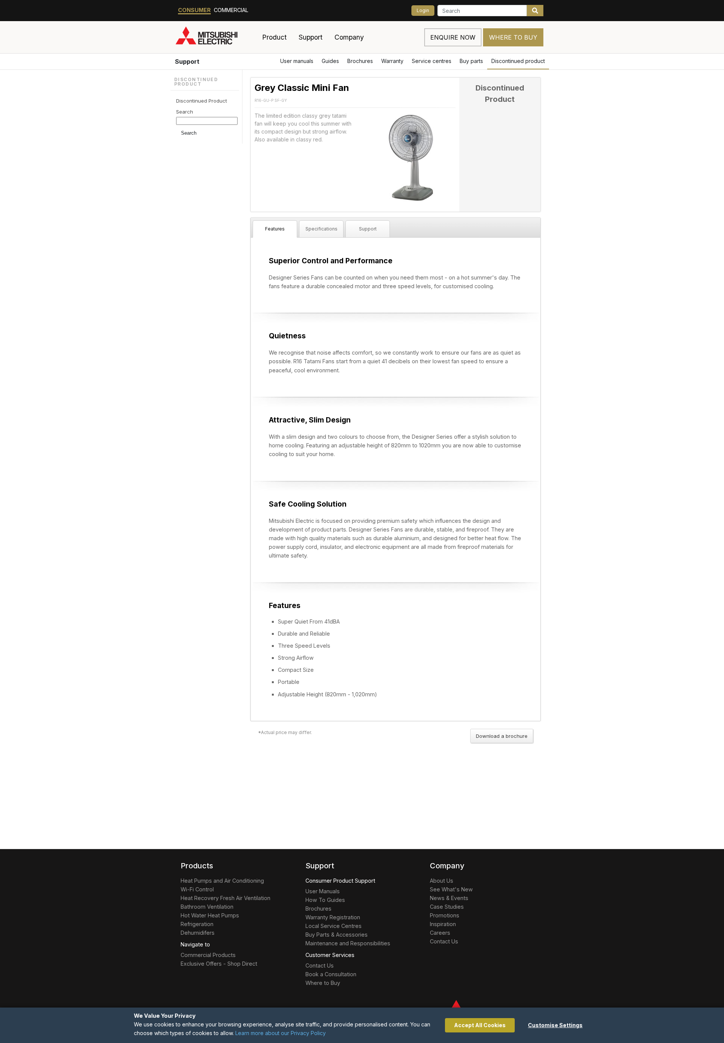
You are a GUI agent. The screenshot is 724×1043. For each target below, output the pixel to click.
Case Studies (447, 906)
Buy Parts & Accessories (336, 934)
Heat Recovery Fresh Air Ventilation (225, 898)
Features (275, 229)
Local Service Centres (333, 926)
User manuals (296, 61)
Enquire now (453, 37)
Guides (330, 61)
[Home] (215, 37)
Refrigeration (197, 924)
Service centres (431, 61)
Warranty (392, 61)
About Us (441, 880)
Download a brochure (502, 736)
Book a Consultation (330, 974)
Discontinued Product (201, 101)
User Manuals (322, 891)
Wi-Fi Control (197, 889)
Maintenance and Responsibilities (347, 943)
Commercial (231, 10)
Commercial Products (208, 955)
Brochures (360, 61)
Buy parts (471, 61)
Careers (440, 932)
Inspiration (443, 924)
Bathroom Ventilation (207, 906)
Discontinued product (518, 61)
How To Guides (325, 900)
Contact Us (319, 965)
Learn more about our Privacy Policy (280, 1033)
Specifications (321, 229)
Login (423, 10)
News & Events (449, 898)
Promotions (444, 915)
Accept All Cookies (480, 1025)
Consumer (194, 10)
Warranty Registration (332, 917)
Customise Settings (555, 1025)
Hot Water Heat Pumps (210, 915)
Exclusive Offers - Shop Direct (219, 963)
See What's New (451, 889)
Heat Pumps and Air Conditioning (222, 880)
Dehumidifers (198, 932)
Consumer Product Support (340, 880)
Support (187, 61)
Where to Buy (513, 37)
